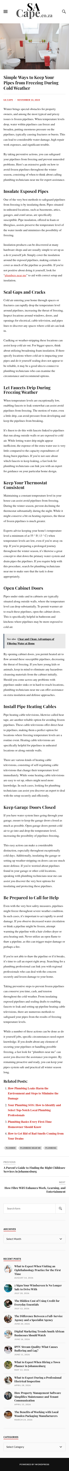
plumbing (50, 1148)
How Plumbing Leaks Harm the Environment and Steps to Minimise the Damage (33, 1093)
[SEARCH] (60, 1208)
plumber (11, 1148)
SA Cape (8, 100)
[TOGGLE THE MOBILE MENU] (6, 11)
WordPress (42, 1464)
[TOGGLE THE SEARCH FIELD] (63, 11)
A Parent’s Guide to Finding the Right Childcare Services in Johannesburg (34, 1169)
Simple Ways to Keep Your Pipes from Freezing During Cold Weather (31, 82)
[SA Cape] (34, 18)
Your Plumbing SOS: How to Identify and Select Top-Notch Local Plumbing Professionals (34, 1110)
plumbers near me (15, 275)
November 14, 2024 (28, 100)
